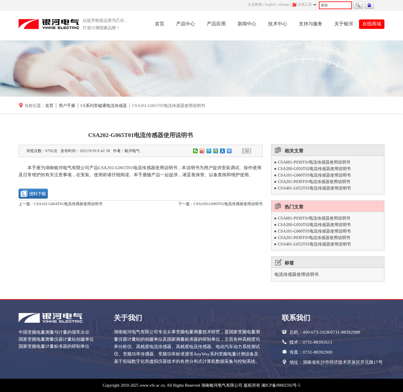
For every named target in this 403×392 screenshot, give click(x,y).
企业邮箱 (255, 4)
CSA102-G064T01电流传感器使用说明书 (68, 204)
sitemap (284, 4)
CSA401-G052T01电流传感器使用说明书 (314, 188)
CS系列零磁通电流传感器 (104, 105)
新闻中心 (246, 23)
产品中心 (185, 23)
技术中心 (277, 23)
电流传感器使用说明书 (296, 274)
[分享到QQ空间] (215, 151)
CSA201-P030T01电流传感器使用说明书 (314, 181)
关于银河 (343, 23)
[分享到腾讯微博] (209, 151)
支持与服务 (310, 23)
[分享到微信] (195, 151)
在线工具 (305, 4)
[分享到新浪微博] (202, 151)
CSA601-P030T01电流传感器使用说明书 (314, 162)
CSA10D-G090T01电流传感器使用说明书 (228, 204)
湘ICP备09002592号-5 (280, 385)
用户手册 (67, 105)
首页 (159, 23)
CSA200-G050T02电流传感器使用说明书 (314, 169)
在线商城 (371, 23)
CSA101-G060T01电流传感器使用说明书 (314, 175)
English (270, 4)
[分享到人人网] (222, 151)
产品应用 (216, 23)
